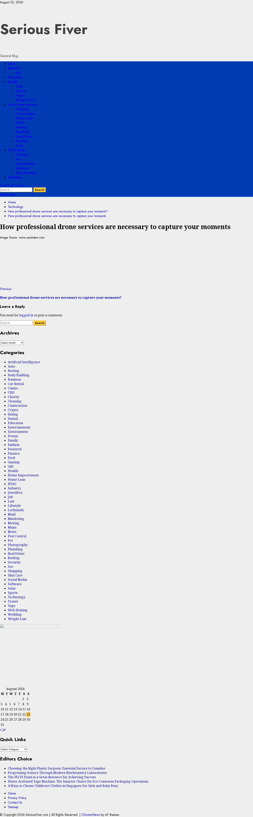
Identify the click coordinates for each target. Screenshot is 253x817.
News (12, 532)
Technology (16, 150)
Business (14, 68)
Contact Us (15, 802)
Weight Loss (25, 100)
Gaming (21, 154)
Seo (19, 159)
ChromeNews (90, 814)
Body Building (18, 375)
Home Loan (24, 118)
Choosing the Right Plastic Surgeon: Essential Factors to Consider (56, 768)
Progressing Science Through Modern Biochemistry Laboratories (57, 773)
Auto (11, 63)
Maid (12, 514)
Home (12, 793)
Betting (13, 371)
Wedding (15, 177)
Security (14, 562)
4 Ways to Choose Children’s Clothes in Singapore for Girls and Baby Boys (63, 786)
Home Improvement (23, 104)
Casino (13, 388)
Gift (10, 466)
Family (13, 440)
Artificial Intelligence (24, 362)
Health (13, 82)
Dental (21, 91)
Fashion (13, 445)
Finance (14, 453)
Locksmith (16, 510)
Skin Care (15, 575)
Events (13, 436)
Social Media (25, 163)
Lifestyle (14, 505)
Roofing (21, 141)
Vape (20, 95)
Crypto (13, 410)
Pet (10, 540)
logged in (26, 315)
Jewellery (15, 492)
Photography (18, 545)
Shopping (15, 571)
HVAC (20, 122)
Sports (13, 592)
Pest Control (17, 536)
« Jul (3, 729)
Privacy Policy (17, 798)
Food (11, 458)
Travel (13, 601)
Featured (15, 449)
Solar (20, 145)
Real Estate (24, 136)
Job (18, 72)
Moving (21, 127)
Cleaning (22, 109)
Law (11, 501)
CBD (19, 86)
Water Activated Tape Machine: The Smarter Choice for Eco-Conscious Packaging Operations (78, 781)
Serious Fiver (44, 29)
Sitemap (13, 807)
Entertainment (19, 427)
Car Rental (16, 384)
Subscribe (7, 194)
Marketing (16, 519)
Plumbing (22, 132)
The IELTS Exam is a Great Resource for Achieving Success (52, 777)
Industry (14, 488)
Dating (13, 414)
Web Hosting (26, 173)
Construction (25, 113)
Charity (13, 397)
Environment (18, 431)
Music (12, 527)
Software (23, 168)
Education (15, 77)
